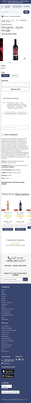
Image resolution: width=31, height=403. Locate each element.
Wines (13, 20)
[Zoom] (24, 58)
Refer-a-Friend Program (9, 330)
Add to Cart (7, 229)
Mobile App (5, 336)
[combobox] (15, 12)
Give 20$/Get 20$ (7, 315)
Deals (3, 290)
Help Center (5, 332)
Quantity (4, 80)
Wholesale (4, 319)
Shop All (4, 294)
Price (3, 66)
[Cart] (28, 6)
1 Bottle (5, 75)
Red (17, 20)
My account (5, 351)
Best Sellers (22, 194)
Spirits (3, 298)
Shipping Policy (6, 338)
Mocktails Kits (5, 313)
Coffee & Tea (5, 311)
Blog (2, 317)
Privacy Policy (5, 347)
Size (3, 72)
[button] (8, 216)
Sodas (3, 307)
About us (4, 343)
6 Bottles (14, 75)
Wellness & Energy (7, 309)
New (2, 292)
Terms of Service (6, 345)
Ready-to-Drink (6, 302)
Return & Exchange (7, 340)
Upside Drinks (5, 20)
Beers (3, 300)
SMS (2, 349)
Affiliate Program (6, 328)
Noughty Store (6, 24)
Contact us (4, 334)
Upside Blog (5, 326)
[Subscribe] (25, 279)
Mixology (4, 304)
